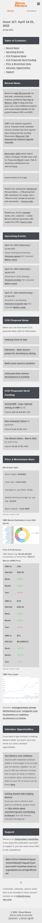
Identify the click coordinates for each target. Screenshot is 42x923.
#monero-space (12, 256)
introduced (32, 189)
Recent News (12, 48)
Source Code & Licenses (21, 915)
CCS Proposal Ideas (16, 56)
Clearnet (12, 918)
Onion (24, 918)
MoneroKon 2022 (12, 154)
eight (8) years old (22, 93)
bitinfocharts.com (12, 711)
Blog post (20, 136)
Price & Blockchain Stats (18, 64)
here (15, 166)
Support (10, 72)
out (24, 178)
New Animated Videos (16, 421)
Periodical (31, 11)
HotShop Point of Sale (16, 339)
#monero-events (13, 280)
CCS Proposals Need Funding (21, 60)
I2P (32, 918)
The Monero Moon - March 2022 (21, 438)
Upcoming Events (15, 52)
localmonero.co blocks (14, 718)
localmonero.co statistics (15, 715)
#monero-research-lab (16, 304)
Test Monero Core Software (18, 756)
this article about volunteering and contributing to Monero (20, 812)
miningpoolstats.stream (24, 707)
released (26, 213)
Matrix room (11, 260)
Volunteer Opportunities (18, 68)
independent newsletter (27, 839)
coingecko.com (29, 711)
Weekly (10, 11)
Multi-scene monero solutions (20, 363)
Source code (27, 201)
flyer (20, 160)
